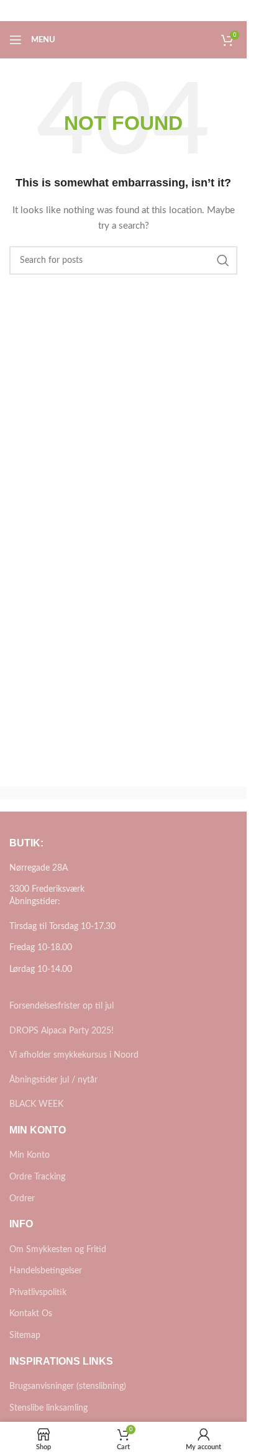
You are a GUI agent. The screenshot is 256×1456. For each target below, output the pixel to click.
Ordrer (22, 1198)
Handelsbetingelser (45, 1270)
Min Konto (29, 1155)
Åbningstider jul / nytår (53, 1080)
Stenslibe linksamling (48, 1408)
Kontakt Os (30, 1313)
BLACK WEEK (36, 1104)
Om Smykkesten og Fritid (57, 1249)
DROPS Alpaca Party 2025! (61, 1031)
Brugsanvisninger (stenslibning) (67, 1386)
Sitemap (24, 1335)
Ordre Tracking (37, 1177)
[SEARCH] (223, 260)
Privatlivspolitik (37, 1292)
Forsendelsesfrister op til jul (61, 1006)
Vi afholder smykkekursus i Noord (74, 1055)
